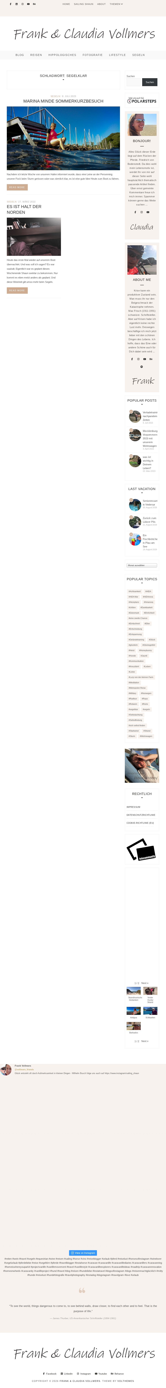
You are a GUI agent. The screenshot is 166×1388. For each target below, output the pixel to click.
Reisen (36, 55)
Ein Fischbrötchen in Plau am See (151, 541)
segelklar (134, 709)
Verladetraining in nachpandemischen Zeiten (154, 416)
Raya (145, 699)
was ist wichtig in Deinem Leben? (148, 463)
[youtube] (147, 212)
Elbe (148, 623)
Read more (17, 187)
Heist (132, 650)
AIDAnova (148, 597)
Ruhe (145, 704)
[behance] (151, 359)
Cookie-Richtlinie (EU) (140, 823)
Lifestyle (117, 55)
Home (66, 4)
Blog (20, 55)
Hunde (133, 656)
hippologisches (62, 55)
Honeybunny (146, 650)
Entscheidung (136, 629)
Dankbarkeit (147, 607)
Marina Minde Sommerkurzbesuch (63, 101)
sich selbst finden (137, 725)
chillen (133, 607)
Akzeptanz (134, 602)
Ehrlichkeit (149, 613)
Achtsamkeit (135, 591)
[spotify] (141, 366)
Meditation (134, 682)
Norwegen (146, 693)
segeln (55, 96)
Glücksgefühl (149, 645)
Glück (152, 640)
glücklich (134, 645)
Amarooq (149, 602)
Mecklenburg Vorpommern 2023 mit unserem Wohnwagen (150, 438)
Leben (148, 666)
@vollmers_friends (24, 1069)
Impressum (133, 807)
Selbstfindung (136, 720)
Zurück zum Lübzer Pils (149, 520)
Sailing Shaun (83, 4)
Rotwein (133, 704)
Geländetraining (137, 640)
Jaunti (144, 656)
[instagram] (141, 212)
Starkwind (134, 731)
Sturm (132, 736)
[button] (145, 983)
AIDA (149, 591)
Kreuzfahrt (134, 666)
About (101, 4)
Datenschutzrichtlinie (141, 815)
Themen (115, 4)
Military (133, 693)
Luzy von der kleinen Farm (141, 677)
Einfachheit (135, 623)
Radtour (133, 699)
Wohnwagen (146, 736)
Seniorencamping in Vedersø (153, 502)
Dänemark (134, 613)
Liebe (132, 672)
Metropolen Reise (138, 688)
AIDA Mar (134, 597)
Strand (147, 731)
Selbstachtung (136, 715)
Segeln (138, 55)
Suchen (131, 76)
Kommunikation (137, 661)
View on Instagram (85, 1252)
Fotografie (93, 55)
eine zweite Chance (138, 618)
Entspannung (136, 634)
